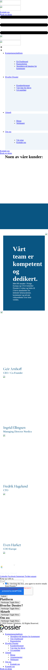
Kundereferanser (23, 85)
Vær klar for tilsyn (23, 88)
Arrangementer (16, 657)
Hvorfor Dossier (11, 643)
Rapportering (21, 64)
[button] (24, 49)
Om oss (8, 662)
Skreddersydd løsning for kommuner (25, 636)
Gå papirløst (21, 90)
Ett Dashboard (22, 61)
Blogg (18, 121)
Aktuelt (8, 653)
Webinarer (20, 123)
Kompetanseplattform (14, 634)
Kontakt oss (21, 142)
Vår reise (20, 140)
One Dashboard (16, 639)
